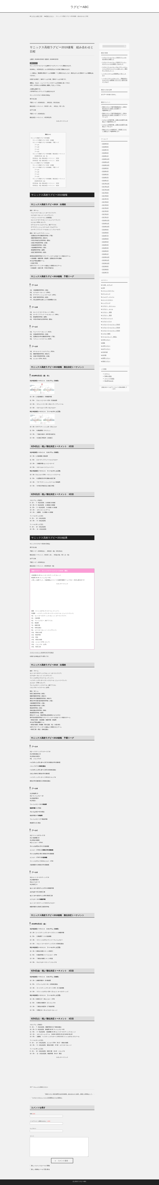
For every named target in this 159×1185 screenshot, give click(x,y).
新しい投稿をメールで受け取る (40, 1169)
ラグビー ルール (107, 309)
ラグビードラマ (107, 321)
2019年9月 (105, 147)
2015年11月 (105, 260)
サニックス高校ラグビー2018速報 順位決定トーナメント (49, 178)
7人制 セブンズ (107, 285)
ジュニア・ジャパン (108, 297)
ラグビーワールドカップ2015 (111, 324)
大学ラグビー (106, 346)
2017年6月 (105, 202)
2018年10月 (105, 165)
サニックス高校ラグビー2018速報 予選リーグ (46, 167)
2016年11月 (105, 223)
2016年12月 (105, 220)
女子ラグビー (106, 349)
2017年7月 (105, 199)
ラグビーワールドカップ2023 (111, 330)
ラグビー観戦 (106, 333)
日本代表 (105, 352)
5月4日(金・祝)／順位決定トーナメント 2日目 (46, 183)
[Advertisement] (79, 30)
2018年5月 (105, 168)
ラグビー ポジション (109, 306)
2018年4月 (105, 171)
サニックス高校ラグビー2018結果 (40, 163)
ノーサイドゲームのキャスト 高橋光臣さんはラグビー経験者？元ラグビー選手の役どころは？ (114, 80)
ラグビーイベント (107, 318)
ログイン (107, 374)
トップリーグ (106, 303)
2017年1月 (105, 217)
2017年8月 (105, 196)
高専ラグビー (106, 358)
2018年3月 (105, 174)
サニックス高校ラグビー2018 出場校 (43, 165)
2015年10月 (105, 263)
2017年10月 (105, 189)
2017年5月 (105, 205)
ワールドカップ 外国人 (109, 337)
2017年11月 (105, 186)
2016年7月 (105, 235)
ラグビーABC (79, 7)
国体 (103, 343)
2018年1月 (105, 180)
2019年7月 (105, 150)
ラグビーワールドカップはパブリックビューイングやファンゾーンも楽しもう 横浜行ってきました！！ (114, 69)
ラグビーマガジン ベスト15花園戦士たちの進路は (47, 1097)
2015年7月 (105, 272)
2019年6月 (105, 153)
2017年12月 (105, 183)
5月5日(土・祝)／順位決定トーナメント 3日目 (46, 185)
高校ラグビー (34, 63)
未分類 (104, 355)
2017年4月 (105, 208)
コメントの (109, 378)
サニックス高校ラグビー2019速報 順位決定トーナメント (49, 153)
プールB (37, 147)
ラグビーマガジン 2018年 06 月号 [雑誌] (41, 652)
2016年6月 (105, 239)
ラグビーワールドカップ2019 (111, 327)
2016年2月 (105, 251)
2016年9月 (105, 229)
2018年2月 (105, 177)
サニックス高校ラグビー (40, 1087)
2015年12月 (105, 257)
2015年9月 (105, 266)
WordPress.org (108, 381)
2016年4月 (105, 245)
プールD (37, 151)
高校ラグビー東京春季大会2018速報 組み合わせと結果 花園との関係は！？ (68, 1094)
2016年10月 (105, 226)
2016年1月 (105, 254)
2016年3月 (105, 248)
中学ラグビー (106, 340)
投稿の (108, 376)
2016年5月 (105, 242)
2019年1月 (105, 156)
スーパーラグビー (107, 300)
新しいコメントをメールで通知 (40, 1165)
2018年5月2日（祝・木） (41, 156)
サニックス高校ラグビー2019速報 (40, 138)
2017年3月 (105, 211)
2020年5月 (105, 144)
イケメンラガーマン (108, 291)
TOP (36, 16)
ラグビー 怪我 (107, 312)
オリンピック (106, 294)
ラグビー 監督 (107, 315)
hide (49, 134)
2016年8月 (105, 232)
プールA (37, 144)
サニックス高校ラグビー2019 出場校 (43, 140)
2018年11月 (105, 162)
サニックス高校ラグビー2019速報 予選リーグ (46, 142)
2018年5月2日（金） (40, 181)
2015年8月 (105, 269)
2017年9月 (105, 193)
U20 (103, 288)
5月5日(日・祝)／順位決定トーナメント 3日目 (46, 160)
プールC (37, 149)
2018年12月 (105, 159)
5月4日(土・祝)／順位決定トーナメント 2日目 (46, 158)
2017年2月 (105, 214)
